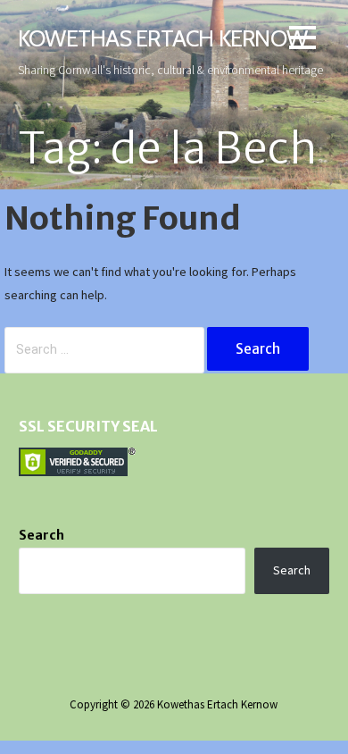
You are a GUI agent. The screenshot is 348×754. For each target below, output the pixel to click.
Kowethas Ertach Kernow (162, 38)
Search (41, 535)
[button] (302, 40)
